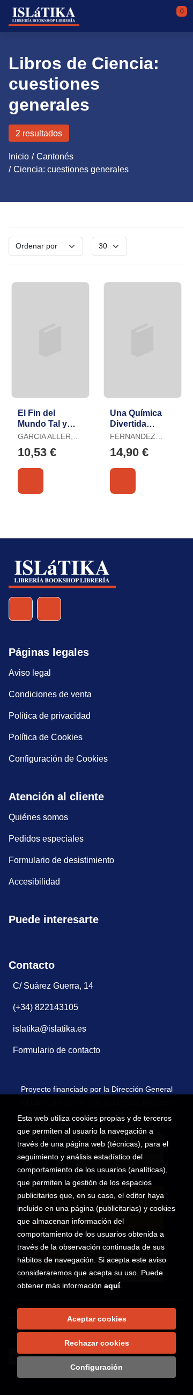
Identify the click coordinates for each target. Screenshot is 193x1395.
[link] (30, 481)
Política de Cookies (46, 737)
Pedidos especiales (46, 838)
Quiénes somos (38, 817)
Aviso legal (30, 672)
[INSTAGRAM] (49, 609)
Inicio (19, 156)
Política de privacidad (50, 715)
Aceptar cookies (97, 1318)
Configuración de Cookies (58, 758)
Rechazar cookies (96, 1343)
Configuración (96, 1367)
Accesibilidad (34, 881)
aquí (112, 1285)
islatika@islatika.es (49, 1028)
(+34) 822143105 (45, 1007)
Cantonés (54, 156)
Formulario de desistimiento (61, 860)
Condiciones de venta (50, 694)
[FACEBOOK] (21, 609)
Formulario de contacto (56, 1050)
